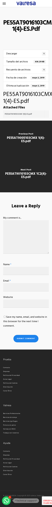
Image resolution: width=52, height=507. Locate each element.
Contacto (6, 367)
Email (7, 281)
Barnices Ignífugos (10, 421)
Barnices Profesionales (11, 413)
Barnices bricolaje (10, 417)
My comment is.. (12, 218)
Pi (4, 425)
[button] (4, 3)
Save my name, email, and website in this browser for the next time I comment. (25, 321)
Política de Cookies (10, 383)
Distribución (8, 387)
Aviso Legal (7, 379)
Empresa (6, 371)
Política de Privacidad (11, 375)
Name (7, 264)
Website (8, 297)
